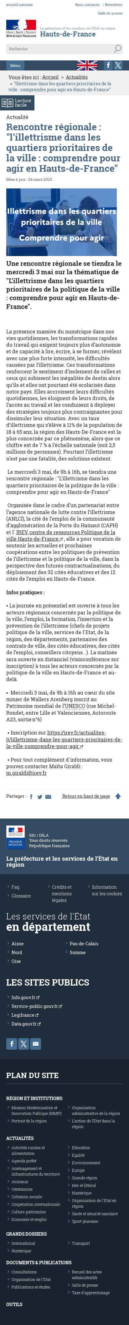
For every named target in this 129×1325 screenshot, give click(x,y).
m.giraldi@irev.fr (26, 772)
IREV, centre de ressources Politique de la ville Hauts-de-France (60, 535)
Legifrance (23, 1015)
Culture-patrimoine (29, 1211)
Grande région (84, 1177)
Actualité (17, 117)
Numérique (81, 1192)
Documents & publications (38, 1263)
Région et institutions (34, 1098)
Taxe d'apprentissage (91, 1292)
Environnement (86, 1162)
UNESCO (75, 705)
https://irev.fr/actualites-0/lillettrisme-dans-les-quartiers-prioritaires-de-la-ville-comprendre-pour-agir (64, 739)
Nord (17, 952)
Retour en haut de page (86, 796)
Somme (78, 952)
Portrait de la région (29, 1120)
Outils (14, 1304)
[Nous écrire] (35, 1044)
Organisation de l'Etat (31, 1279)
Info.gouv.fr (24, 997)
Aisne (18, 944)
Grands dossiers (26, 1234)
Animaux (20, 1181)
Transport (81, 1243)
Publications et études (31, 1286)
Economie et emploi (29, 1219)
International (23, 1243)
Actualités (77, 77)
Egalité (78, 1155)
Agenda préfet (24, 1160)
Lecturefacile (23, 103)
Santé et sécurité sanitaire (95, 1213)
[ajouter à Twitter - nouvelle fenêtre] (39, 796)
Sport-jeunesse (85, 1221)
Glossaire (21, 896)
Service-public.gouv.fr (35, 1006)
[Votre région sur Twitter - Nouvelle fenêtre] (118, 65)
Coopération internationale (36, 1204)
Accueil (50, 77)
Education (81, 1147)
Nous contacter (87, 4)
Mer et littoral (84, 1185)
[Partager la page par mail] (48, 796)
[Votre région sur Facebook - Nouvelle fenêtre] (108, 65)
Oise (16, 961)
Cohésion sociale (27, 1196)
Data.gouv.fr (25, 1024)
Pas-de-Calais (84, 944)
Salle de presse (110, 13)
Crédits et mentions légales (62, 893)
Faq (15, 887)
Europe (78, 1170)
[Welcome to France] (87, 65)
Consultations (24, 1271)
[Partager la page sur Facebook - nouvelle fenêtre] (31, 796)
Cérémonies (22, 1189)
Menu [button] (15, 65)
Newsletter (114, 4)
